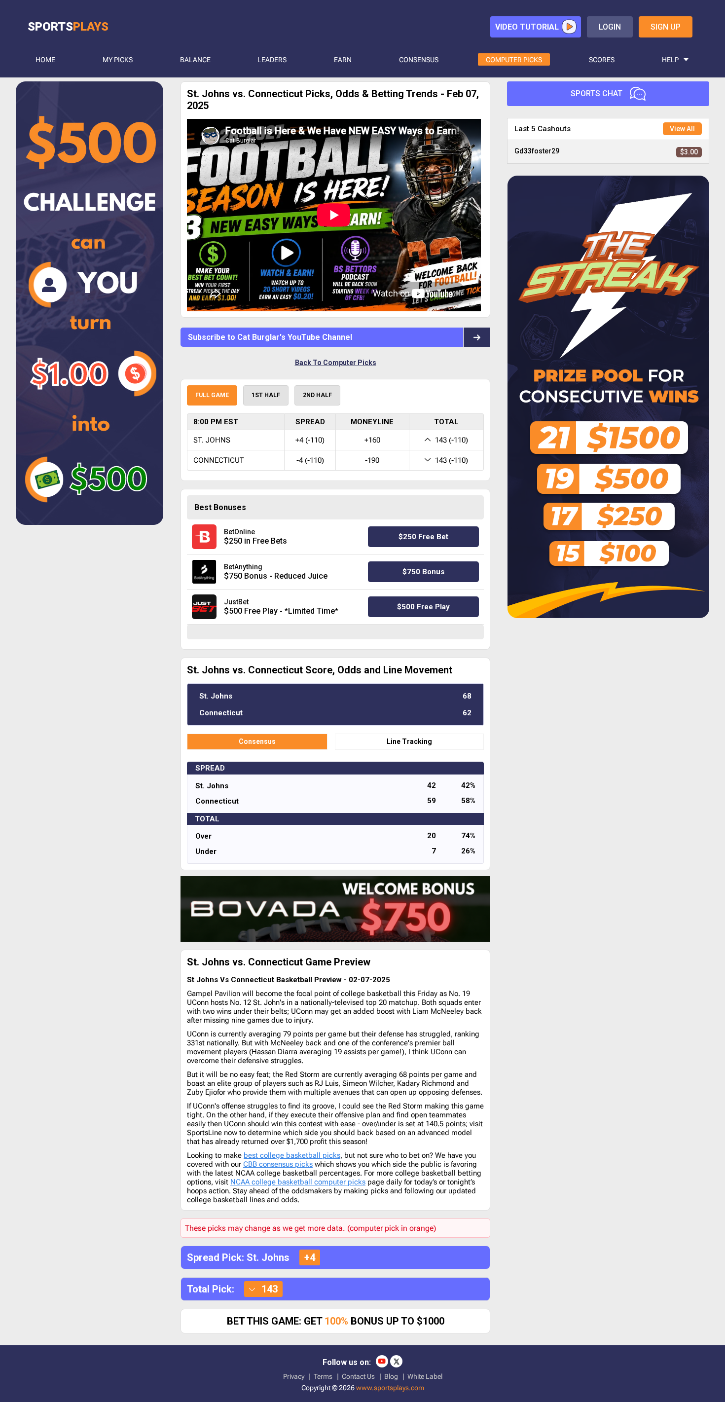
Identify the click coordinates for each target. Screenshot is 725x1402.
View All (682, 129)
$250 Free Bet (423, 536)
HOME (45, 60)
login (610, 27)
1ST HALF (266, 395)
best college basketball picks (292, 1155)
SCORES (602, 60)
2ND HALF (317, 395)
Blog (391, 1376)
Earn (343, 60)
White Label (424, 1376)
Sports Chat (596, 93)
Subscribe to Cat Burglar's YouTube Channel (270, 337)
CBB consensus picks (278, 1164)
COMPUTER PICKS (514, 60)
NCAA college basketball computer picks (297, 1182)
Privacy (293, 1376)
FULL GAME (212, 395)
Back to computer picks (335, 363)
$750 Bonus (423, 571)
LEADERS (272, 60)
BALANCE (195, 60)
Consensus (257, 741)
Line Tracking (409, 741)
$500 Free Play (423, 606)
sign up (666, 27)
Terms (323, 1376)
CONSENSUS (418, 60)
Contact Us (358, 1376)
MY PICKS (118, 60)
